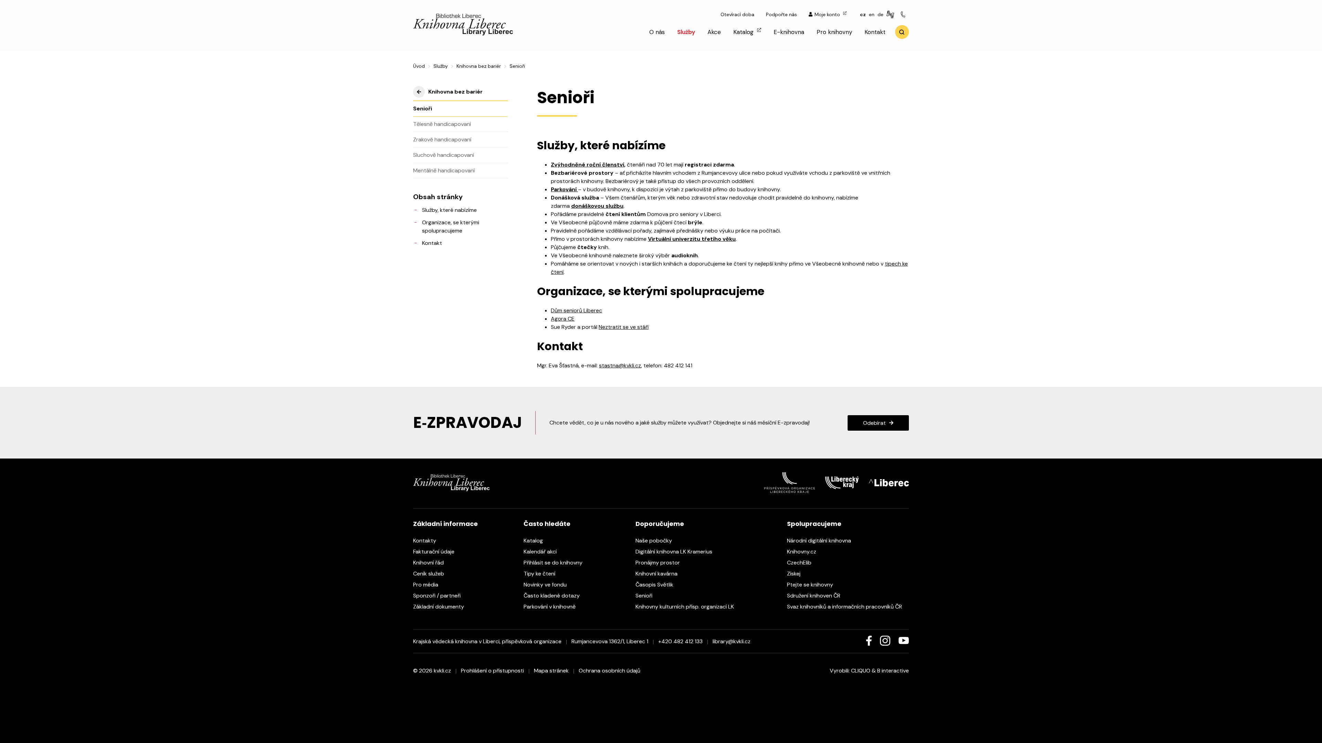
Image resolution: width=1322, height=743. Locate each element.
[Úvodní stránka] (463, 33)
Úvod (419, 66)
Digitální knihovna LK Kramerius (675, 551)
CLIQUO (860, 670)
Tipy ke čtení (540, 573)
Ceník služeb (429, 573)
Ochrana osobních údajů (609, 670)
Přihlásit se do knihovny (554, 562)
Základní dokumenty (439, 606)
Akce (714, 32)
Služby (686, 32)
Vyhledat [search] (902, 32)
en (871, 14)
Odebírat (874, 423)
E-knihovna (789, 32)
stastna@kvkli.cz (620, 365)
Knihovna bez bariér (479, 66)
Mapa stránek (551, 670)
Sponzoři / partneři (437, 595)
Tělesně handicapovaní (442, 124)
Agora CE (563, 318)
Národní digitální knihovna (819, 540)
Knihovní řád (429, 562)
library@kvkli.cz (732, 641)
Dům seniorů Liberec (576, 310)
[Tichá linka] (904, 14)
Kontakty (425, 540)
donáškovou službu (597, 205)
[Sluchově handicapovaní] (891, 14)
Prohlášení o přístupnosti (492, 670)
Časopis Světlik (655, 584)
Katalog (744, 32)
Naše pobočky (654, 540)
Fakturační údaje (434, 551)
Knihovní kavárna (657, 573)
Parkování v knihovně (550, 606)
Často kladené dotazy (552, 595)
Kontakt (874, 32)
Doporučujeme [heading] (660, 523)
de (880, 14)
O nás (657, 32)
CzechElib (800, 562)
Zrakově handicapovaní (442, 139)
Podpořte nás (781, 14)
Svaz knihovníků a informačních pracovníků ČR (845, 606)
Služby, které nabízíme (449, 210)
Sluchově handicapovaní (443, 155)
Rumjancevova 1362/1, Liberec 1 (609, 641)
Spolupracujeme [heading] (814, 523)
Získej (794, 573)
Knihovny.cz (802, 551)
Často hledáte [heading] (547, 523)
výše (419, 92)
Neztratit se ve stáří (624, 327)
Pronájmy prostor (658, 562)
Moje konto (828, 14)
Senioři (422, 108)
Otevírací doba (737, 14)
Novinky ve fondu (546, 584)
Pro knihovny (834, 32)
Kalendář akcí (541, 551)
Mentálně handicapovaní (444, 170)
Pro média (426, 584)
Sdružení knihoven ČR (814, 595)
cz (863, 14)
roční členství (605, 164)
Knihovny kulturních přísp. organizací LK (685, 606)
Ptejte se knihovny (811, 584)
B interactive (893, 670)
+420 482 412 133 (680, 641)
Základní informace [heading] (445, 523)
